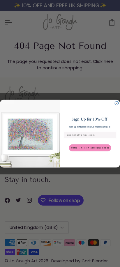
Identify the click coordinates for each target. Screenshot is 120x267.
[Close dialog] (117, 103)
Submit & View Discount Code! (90, 147)
